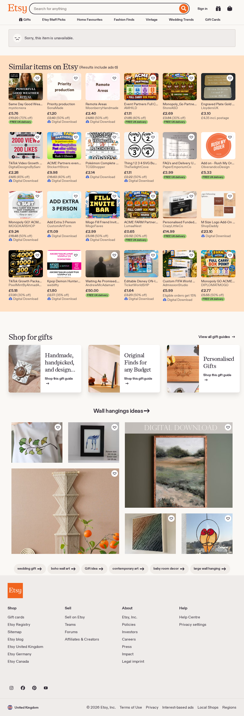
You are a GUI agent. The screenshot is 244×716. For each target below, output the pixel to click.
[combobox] (103, 8)
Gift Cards (212, 19)
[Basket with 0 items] (229, 8)
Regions (229, 707)
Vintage (152, 19)
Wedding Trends (181, 19)
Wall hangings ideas (118, 411)
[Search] (184, 8)
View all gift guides (214, 336)
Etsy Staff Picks (54, 19)
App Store (24, 677)
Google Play (60, 677)
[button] (23, 707)
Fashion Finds (124, 19)
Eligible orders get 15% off (180, 295)
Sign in (203, 8)
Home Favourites (89, 19)
